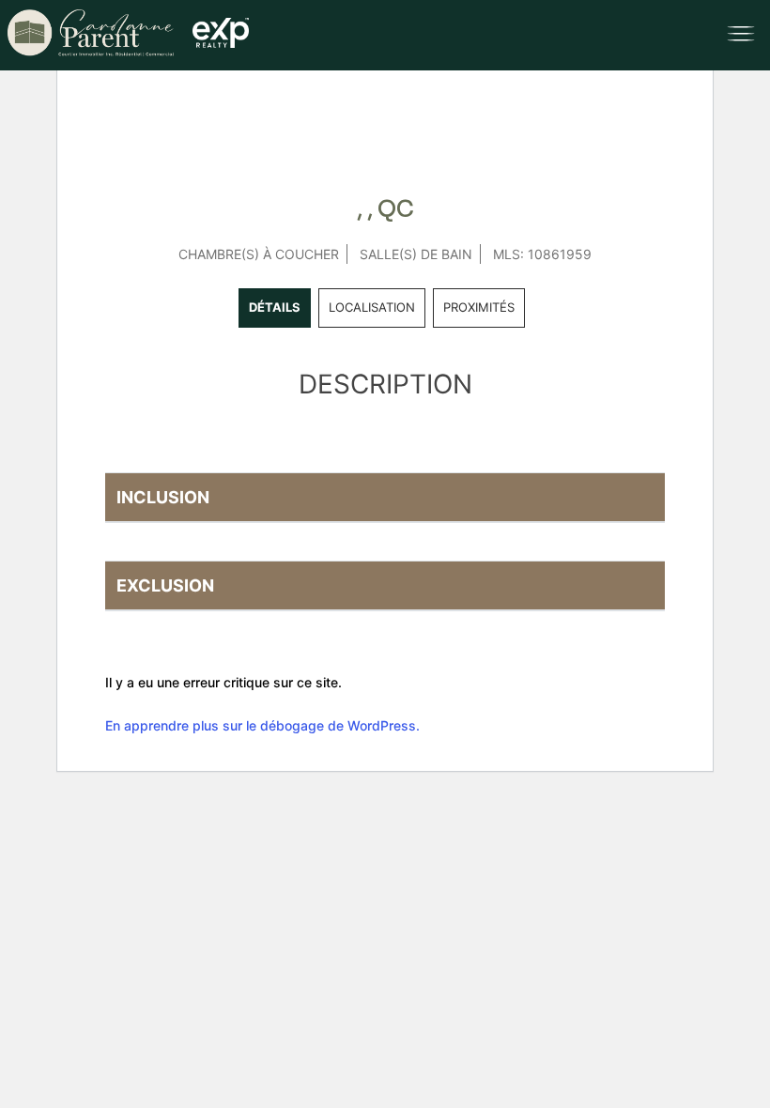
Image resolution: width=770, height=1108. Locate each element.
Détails (274, 307)
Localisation (372, 307)
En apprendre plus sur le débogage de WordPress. (262, 725)
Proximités (479, 307)
